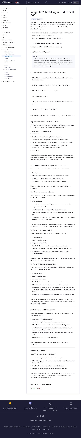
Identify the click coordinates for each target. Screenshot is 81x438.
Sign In (70, 2)
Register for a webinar (30, 408)
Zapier (6, 72)
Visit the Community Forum (10, 408)
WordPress (8, 67)
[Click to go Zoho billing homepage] (5, 2)
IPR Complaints (26, 426)
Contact (6, 426)
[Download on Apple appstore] (40, 417)
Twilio (6, 58)
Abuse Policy (46, 429)
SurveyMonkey (8, 78)
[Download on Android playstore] (38, 417)
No (39, 388)
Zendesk (7, 74)
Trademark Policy (64, 426)
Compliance (18, 426)
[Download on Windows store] (43, 417)
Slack (6, 63)
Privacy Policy (55, 426)
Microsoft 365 (8, 56)
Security (11, 426)
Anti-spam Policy (36, 426)
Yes (34, 388)
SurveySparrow (9, 76)
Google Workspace (10, 54)
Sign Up (76, 2)
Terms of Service (46, 426)
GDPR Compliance (36, 429)
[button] (16, 2)
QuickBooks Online (10, 60)
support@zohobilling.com (71, 408)
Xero (6, 65)
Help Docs (10, 2)
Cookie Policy (74, 426)
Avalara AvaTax (8, 51)
